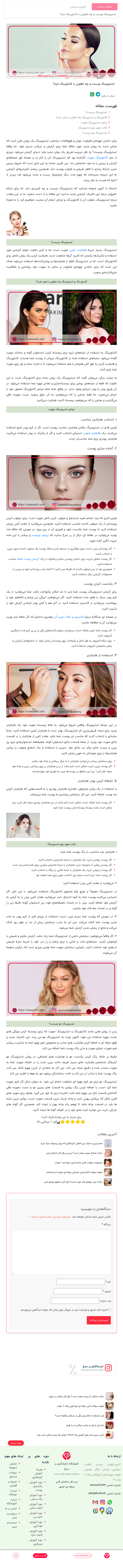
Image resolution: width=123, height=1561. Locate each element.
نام (108, 1282)
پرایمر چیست (40, 535)
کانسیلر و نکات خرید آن (69, 616)
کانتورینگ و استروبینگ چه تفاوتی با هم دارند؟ (81, 117)
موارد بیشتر (15, 1443)
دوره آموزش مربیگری (35, 1542)
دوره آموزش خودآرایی (35, 1524)
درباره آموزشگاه (12, 1501)
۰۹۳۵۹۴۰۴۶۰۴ (97, 1493)
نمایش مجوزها (13, 1465)
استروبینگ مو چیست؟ (94, 133)
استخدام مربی (12, 1524)
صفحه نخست (104, 6)
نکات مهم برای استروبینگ (92, 127)
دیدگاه (106, 1224)
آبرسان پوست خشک (28, 559)
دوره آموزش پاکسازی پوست (35, 1486)
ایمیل (107, 1291)
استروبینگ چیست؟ (96, 112)
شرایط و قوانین (12, 1483)
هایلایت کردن (78, 249)
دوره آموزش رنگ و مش (35, 1497)
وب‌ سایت (105, 1300)
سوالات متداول (13, 1474)
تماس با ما (11, 1508)
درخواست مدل (12, 1515)
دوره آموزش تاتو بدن (35, 1515)
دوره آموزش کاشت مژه (35, 1533)
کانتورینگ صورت (97, 157)
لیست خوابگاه (13, 1492)
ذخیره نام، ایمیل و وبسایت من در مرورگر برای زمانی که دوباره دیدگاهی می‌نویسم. (64, 1309)
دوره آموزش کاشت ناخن (35, 1506)
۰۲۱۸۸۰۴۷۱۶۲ (98, 1485)
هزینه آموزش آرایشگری (37, 1473)
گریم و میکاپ (78, 6)
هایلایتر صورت (92, 433)
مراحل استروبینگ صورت (94, 122)
